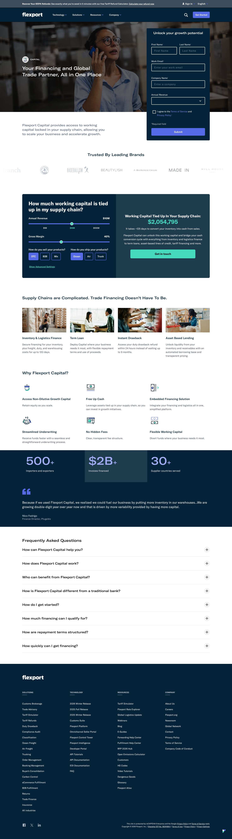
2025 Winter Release (80, 714)
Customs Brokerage (32, 703)
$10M (72, 228)
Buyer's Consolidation (33, 771)
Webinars (122, 720)
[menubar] (116, 15)
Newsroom (170, 720)
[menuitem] (60, 15)
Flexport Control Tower (81, 737)
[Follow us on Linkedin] (39, 825)
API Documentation (79, 759)
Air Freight (27, 748)
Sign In (188, 3)
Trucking (26, 754)
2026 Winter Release (80, 703)
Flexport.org (171, 714)
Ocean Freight (29, 743)
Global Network (173, 726)
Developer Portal (78, 748)
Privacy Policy (164, 115)
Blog (120, 726)
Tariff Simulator (30, 714)
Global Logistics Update (130, 714)
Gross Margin (69, 236)
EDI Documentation (80, 765)
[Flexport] (32, 15)
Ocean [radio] (76, 256)
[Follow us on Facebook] (24, 825)
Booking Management (33, 765)
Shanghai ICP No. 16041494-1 (159, 826)
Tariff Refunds (29, 720)
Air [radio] (89, 256)
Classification (29, 737)
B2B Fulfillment (30, 788)
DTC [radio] (33, 256)
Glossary (122, 782)
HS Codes (123, 765)
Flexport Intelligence (80, 743)
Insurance (27, 804)
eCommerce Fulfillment (34, 782)
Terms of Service (179, 111)
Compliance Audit (31, 731)
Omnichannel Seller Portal (83, 731)
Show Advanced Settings (42, 266)
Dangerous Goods (126, 776)
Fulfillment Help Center (129, 743)
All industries (29, 810)
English (201, 3)
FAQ (72, 771)
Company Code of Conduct (179, 748)
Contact (169, 731)
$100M (96, 228)
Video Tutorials (125, 771)
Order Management (31, 759)
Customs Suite (77, 720)
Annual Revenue (69, 218)
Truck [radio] (101, 256)
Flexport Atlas (125, 788)
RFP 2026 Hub (125, 748)
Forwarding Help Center (129, 737)
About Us (170, 703)
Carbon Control (30, 776)
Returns (26, 793)
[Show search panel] (185, 14)
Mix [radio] (56, 256)
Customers (123, 759)
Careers (169, 709)
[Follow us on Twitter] (32, 825)
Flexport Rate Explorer (129, 709)
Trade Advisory (29, 709)
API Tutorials (76, 754)
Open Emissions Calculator (131, 754)
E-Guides (122, 731)
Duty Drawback (30, 726)
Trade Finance (29, 799)
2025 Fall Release (79, 709)
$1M (45, 228)
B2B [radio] (45, 256)
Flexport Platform (79, 726)
